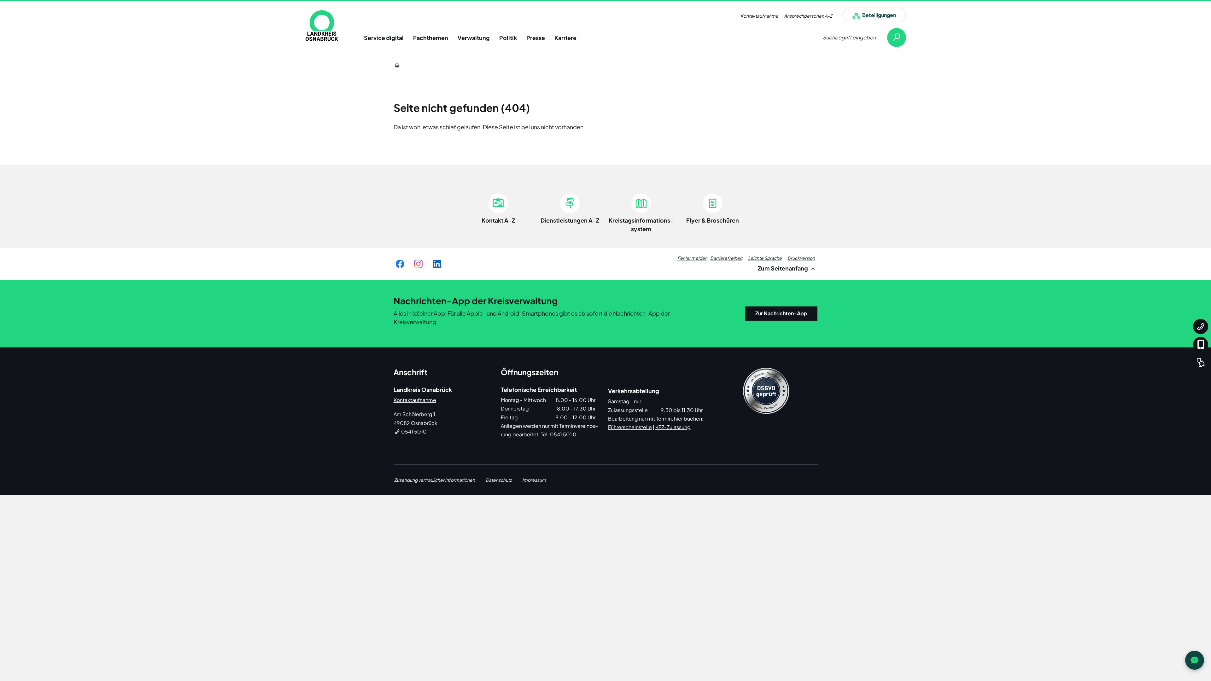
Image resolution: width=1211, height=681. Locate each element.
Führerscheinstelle (630, 427)
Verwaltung (474, 37)
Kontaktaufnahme (759, 16)
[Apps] (1200, 344)
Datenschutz (499, 480)
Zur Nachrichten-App (781, 313)
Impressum (534, 480)
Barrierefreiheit (726, 258)
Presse (535, 37)
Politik (508, 37)
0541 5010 (414, 431)
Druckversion (801, 258)
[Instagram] (418, 264)
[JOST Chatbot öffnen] (1194, 660)
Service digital (384, 37)
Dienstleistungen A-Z (570, 220)
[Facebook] (400, 264)
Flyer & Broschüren (712, 220)
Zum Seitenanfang (783, 268)
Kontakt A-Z (498, 220)
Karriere (565, 37)
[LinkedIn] (436, 264)
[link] (321, 25)
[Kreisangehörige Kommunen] (1200, 362)
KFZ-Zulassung (673, 427)
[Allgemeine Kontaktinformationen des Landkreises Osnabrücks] (1200, 326)
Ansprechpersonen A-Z (808, 16)
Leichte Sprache (765, 258)
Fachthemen (430, 37)
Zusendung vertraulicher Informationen (434, 480)
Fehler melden (692, 258)
